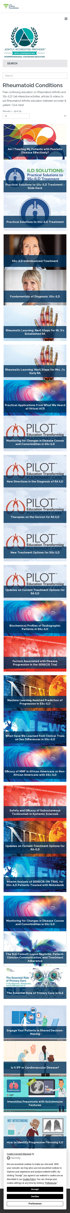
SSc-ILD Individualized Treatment (35, 261)
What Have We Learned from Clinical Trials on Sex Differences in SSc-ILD (35, 737)
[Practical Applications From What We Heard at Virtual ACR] (35, 398)
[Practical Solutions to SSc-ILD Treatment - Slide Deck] (35, 177)
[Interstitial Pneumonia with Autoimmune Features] (35, 1094)
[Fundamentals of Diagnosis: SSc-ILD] (35, 287)
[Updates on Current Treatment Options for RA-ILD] (35, 838)
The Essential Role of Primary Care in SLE (35, 993)
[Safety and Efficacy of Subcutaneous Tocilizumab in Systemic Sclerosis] (35, 803)
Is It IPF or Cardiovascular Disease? (35, 1067)
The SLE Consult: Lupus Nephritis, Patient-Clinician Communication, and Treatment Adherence (35, 958)
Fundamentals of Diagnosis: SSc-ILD (35, 296)
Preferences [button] (51, 1183)
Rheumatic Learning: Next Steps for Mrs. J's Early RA (35, 371)
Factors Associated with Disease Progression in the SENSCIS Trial (35, 663)
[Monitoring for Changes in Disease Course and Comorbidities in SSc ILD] (35, 433)
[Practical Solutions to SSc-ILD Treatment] (35, 213)
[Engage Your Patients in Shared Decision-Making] (35, 1023)
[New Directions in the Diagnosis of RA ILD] (35, 472)
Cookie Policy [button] (29, 1179)
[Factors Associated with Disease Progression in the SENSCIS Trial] (35, 654)
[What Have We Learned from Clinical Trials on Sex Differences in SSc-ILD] (35, 728)
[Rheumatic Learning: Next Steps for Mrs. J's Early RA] (35, 362)
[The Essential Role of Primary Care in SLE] (35, 984)
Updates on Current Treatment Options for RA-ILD (35, 847)
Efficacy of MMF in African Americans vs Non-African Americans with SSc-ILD (35, 773)
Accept (35, 1189)
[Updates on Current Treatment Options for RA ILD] (35, 582)
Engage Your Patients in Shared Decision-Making (35, 1032)
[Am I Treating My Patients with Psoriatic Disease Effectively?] (35, 142)
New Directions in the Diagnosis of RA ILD (35, 481)
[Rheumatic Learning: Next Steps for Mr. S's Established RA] (35, 323)
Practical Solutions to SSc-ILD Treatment (35, 222)
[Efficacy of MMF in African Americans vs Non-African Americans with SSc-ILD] (35, 764)
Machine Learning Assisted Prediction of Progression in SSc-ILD (35, 702)
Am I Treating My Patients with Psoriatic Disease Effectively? (35, 151)
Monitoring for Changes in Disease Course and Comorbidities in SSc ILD (35, 442)
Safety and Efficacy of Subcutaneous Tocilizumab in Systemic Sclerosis (35, 812)
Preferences (35, 1203)
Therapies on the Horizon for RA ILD (35, 517)
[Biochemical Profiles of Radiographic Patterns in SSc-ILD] (35, 618)
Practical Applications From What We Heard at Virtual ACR (35, 407)
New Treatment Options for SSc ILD (35, 552)
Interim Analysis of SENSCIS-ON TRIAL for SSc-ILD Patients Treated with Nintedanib (35, 883)
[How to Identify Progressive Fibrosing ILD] (35, 1133)
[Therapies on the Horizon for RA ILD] (35, 508)
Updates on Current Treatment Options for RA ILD (35, 591)
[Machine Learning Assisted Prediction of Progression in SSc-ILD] (35, 693)
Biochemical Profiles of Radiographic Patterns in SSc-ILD (35, 627)
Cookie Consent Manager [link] (19, 1154)
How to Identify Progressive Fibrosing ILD (35, 1142)
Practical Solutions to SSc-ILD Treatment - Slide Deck (35, 186)
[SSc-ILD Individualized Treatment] (35, 252)
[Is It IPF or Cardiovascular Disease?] (35, 1058)
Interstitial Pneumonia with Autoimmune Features (35, 1103)
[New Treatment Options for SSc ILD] (35, 543)
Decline (35, 1196)
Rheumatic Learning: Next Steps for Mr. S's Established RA (35, 332)
